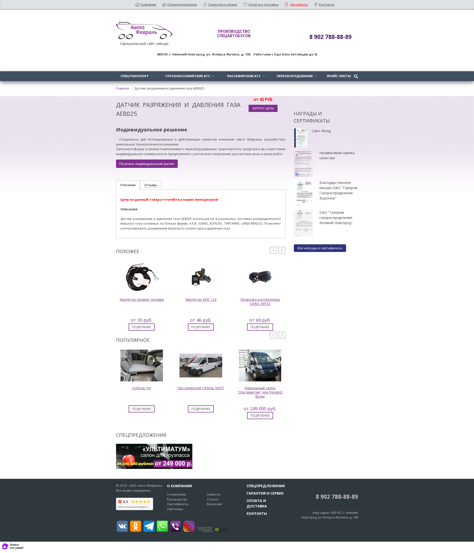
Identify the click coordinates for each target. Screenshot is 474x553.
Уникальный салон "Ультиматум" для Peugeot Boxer (260, 392)
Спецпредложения (182, 4)
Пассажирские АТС (245, 76)
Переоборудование (296, 76)
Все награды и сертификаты (320, 248)
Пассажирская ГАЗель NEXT (200, 388)
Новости (213, 494)
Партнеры (175, 509)
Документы (299, 4)
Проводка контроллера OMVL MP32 (260, 301)
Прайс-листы (339, 76)
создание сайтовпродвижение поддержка (205, 529)
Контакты (327, 4)
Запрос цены (263, 108)
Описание (128, 185)
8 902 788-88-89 (336, 496)
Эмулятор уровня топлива (141, 299)
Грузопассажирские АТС (189, 76)
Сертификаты (178, 504)
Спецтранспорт (136, 76)
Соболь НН (141, 388)
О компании (176, 494)
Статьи (212, 499)
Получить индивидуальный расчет (147, 164)
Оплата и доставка (263, 4)
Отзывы (150, 185)
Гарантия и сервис (222, 4)
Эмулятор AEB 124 (200, 299)
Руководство (177, 499)
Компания (148, 4)
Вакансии (214, 504)
